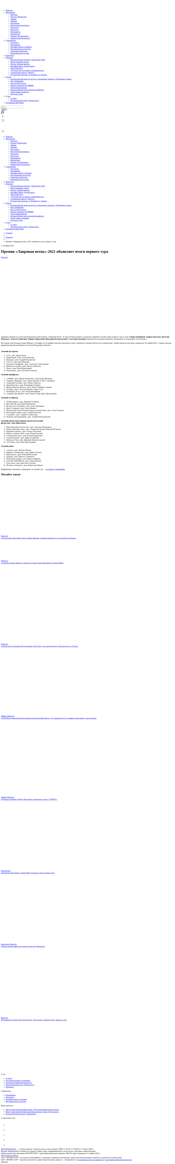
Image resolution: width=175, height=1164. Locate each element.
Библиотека (15, 34)
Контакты (10, 1087)
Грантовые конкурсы (19, 51)
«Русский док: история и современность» (27, 70)
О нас (8, 96)
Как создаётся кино (18, 83)
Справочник (11, 40)
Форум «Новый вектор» (20, 64)
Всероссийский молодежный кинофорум (27, 90)
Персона (13, 15)
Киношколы (15, 32)
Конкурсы (14, 30)
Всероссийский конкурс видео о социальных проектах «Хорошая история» (41, 79)
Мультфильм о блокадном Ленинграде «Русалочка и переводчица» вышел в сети (34, 1020)
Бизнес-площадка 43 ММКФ (22, 85)
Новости (9, 10)
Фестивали (14, 23)
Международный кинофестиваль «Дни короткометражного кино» (32, 1110)
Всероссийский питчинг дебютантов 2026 (27, 60)
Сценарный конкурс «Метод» (22, 73)
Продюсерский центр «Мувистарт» (24, 101)
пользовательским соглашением (90, 1160)
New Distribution (17, 81)
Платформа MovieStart (15, 103)
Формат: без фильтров (19, 36)
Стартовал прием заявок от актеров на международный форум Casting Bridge (32, 563)
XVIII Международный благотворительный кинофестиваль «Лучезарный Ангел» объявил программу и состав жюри (49, 718)
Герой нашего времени (19, 92)
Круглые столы (16, 94)
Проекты (9, 58)
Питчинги (14, 27)
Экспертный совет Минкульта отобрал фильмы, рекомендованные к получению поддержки (38, 538)
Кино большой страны (19, 62)
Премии (13, 21)
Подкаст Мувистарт (18, 17)
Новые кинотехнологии (20, 38)
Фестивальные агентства (20, 49)
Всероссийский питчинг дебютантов (21, 1114)
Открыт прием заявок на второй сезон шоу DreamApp (23, 946)
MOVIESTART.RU (8, 1149)
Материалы (10, 12)
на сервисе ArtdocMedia (55, 469)
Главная (9, 233)
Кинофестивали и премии (21, 47)
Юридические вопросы (19, 25)
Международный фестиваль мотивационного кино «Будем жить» (32, 1112)
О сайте (13, 98)
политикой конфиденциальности (118, 1160)
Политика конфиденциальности (19, 1083)
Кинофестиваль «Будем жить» (22, 66)
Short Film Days (16, 68)
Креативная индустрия (19, 53)
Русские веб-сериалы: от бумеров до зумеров (28, 75)
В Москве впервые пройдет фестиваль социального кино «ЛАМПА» (29, 799)
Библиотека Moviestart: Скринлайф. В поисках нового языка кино (28, 873)
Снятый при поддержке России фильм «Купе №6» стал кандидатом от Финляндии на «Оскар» (39, 646)
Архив (8, 77)
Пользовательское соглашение (18, 1081)
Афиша (13, 19)
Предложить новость (9, 1155)
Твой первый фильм (18, 88)
